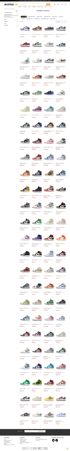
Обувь (29, 6)
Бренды (24, 6)
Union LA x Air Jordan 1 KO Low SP (60, 67)
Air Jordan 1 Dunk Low (25, 99)
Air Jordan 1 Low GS (37, 34)
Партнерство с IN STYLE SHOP (9, 444)
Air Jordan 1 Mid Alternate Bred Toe (36, 148)
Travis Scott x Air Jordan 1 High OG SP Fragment (60, 148)
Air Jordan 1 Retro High (23, 164)
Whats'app (37, 440)
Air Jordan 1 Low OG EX (49, 35)
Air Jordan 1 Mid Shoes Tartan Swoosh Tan (49, 131)
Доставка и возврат (7, 440)
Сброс (17, 10)
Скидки (50, 6)
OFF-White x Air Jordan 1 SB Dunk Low (60, 83)
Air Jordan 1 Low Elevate (60, 421)
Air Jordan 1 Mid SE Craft (59, 115)
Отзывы (5, 443)
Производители (23, 441)
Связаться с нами (23, 439)
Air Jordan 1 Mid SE (60, 99)
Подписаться (41, 431)
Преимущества (6, 441)
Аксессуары (40, 6)
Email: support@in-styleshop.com (41, 439)
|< (50, 424)
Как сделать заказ (7, 442)
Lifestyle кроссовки (8, 16)
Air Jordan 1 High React (35, 180)
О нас (5, 439)
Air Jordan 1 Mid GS (24, 244)
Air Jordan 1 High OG (47, 180)
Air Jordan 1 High (37, 196)
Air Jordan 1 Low (24, 34)
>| (65, 424)
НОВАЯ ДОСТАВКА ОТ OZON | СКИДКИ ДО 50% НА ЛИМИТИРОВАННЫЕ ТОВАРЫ (35, 0)
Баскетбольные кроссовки (9, 17)
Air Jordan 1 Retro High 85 (24, 228)
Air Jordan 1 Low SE (61, 51)
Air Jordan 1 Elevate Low (61, 35)
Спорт (46, 6)
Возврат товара (23, 440)
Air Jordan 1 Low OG (59, 196)
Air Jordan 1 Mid (36, 131)
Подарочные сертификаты (25, 442)
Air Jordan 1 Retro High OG (48, 164)
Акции (21, 443)
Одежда (34, 6)
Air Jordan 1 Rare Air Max (35, 164)
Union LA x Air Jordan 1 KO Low (24, 67)
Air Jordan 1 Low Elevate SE (24, 405)
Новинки (20, 6)
